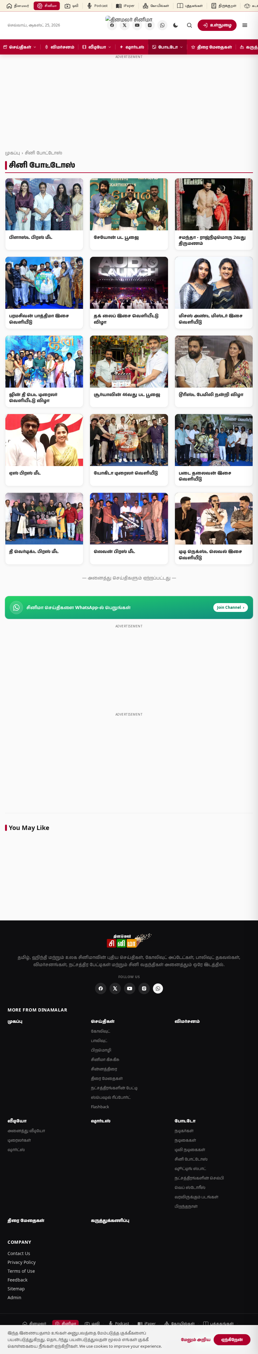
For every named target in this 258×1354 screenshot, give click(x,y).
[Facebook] (100, 988)
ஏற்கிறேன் (232, 1339)
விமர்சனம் (187, 1021)
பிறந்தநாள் (186, 1206)
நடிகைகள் (185, 1140)
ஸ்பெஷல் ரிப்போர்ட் (111, 1097)
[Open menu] (244, 25)
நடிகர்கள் (184, 1130)
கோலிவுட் (100, 1031)
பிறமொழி (101, 1050)
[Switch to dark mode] (175, 25)
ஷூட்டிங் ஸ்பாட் (190, 1168)
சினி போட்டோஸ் (43, 153)
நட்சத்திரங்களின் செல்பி (199, 1178)
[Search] (189, 25)
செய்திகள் (103, 1021)
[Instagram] (144, 988)
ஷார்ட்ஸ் (16, 1149)
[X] (115, 988)
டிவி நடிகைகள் (190, 1149)
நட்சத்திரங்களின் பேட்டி (114, 1088)
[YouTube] (129, 988)
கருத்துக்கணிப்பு (110, 1220)
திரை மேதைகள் (107, 1078)
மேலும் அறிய (195, 1339)
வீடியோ (17, 1121)
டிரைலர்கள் (19, 1140)
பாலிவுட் (99, 1040)
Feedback (17, 1280)
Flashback (100, 1106)
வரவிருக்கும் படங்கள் (196, 1197)
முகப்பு (12, 153)
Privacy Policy (22, 1262)
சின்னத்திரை (104, 1069)
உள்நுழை (221, 25)
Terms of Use (21, 1271)
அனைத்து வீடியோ (26, 1130)
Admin (14, 1297)
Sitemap (16, 1289)
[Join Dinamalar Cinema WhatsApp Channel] (162, 25)
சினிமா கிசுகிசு (105, 1059)
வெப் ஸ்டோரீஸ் (190, 1187)
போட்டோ (185, 1121)
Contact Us (19, 1253)
